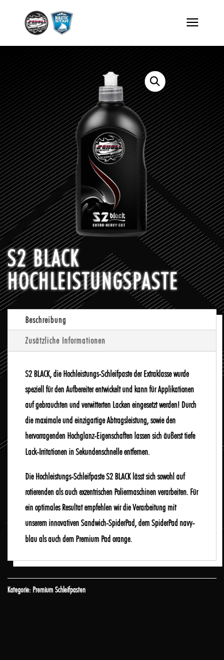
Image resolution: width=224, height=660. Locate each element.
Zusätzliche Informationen (65, 340)
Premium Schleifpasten (59, 589)
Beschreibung (46, 319)
